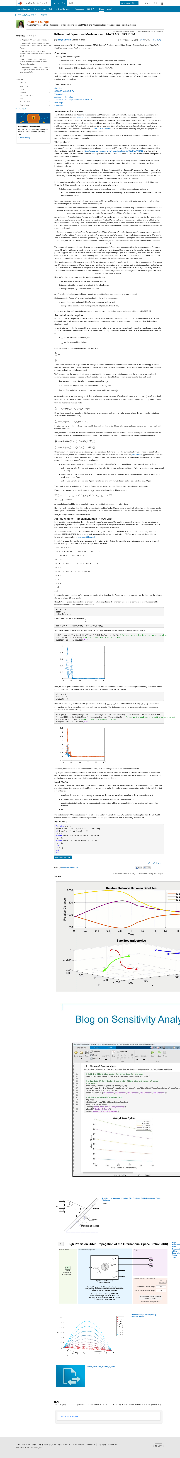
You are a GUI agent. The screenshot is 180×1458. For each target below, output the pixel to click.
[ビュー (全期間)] (119, 40)
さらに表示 (22, 109)
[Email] (147, 868)
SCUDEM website (102, 129)
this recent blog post (86, 537)
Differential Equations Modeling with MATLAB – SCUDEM (94, 34)
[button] (156, 3)
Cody (50, 9)
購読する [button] (44, 15)
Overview (58, 88)
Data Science (35, 105)
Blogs (101, 9)
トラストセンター (23, 1445)
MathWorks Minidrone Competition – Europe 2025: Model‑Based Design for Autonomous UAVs (35, 69)
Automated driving (35, 95)
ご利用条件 (102, 1445)
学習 (71, 3)
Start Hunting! (25, 138)
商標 (34, 1445)
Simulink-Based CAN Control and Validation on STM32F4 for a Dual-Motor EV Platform (35, 45)
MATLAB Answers (23, 9)
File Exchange (40, 9)
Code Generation (35, 102)
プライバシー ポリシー (47, 1445)
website (80, 118)
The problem (59, 94)
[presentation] (62, 338)
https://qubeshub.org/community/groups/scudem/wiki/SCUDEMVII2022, (113, 151)
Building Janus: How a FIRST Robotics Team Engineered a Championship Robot (35, 53)
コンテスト (91, 9)
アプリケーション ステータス (83, 1445)
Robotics (35, 92)
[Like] (149, 863)
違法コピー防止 (64, 1445)
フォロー (159, 863)
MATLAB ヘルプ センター (38, 3)
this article (136, 455)
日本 (159, 1446)
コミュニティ (59, 3)
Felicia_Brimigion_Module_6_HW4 (101, 1367)
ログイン (147, 4)
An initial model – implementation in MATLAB (73, 100)
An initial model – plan (63, 97)
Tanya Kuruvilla (64, 40)
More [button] (109, 9)
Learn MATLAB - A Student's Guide (37, 40)
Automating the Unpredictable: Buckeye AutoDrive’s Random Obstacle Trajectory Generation (33, 61)
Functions (58, 106)
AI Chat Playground (64, 9)
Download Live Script (62, 857)
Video (35, 89)
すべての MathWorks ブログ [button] (25, 15)
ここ (74, 1404)
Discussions (79, 9)
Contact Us (112, 1445)
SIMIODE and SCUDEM (64, 91)
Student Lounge (37, 22)
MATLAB (35, 83)
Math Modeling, (66, 868)
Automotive (35, 86)
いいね (146, 40)
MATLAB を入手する (129, 3)
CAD (35, 99)
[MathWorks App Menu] (161, 3)
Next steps (58, 103)
